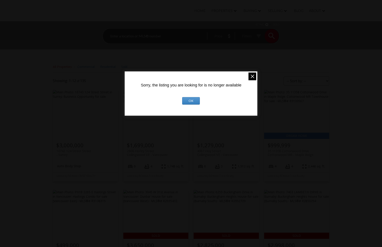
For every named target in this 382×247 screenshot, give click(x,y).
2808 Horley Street (147, 153)
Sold (124, 67)
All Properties (62, 67)
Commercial (86, 67)
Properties (222, 10)
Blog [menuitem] (299, 10)
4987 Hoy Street (217, 153)
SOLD (276, 24)
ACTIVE (259, 24)
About (315, 10)
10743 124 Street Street (73, 153)
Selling (275, 10)
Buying (250, 10)
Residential (108, 67)
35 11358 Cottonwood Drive (290, 153)
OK (191, 101)
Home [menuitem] (200, 10)
